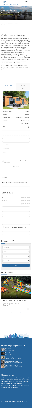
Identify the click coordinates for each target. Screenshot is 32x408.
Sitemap (3, 403)
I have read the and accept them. (15, 161)
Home (2, 23)
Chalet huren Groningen (6, 25)
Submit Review (16, 233)
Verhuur (17, 23)
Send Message (16, 166)
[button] (11, 313)
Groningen (26, 114)
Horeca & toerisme (9, 23)
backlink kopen (15, 386)
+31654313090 (25, 124)
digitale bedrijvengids (7, 380)
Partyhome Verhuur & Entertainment (14, 300)
